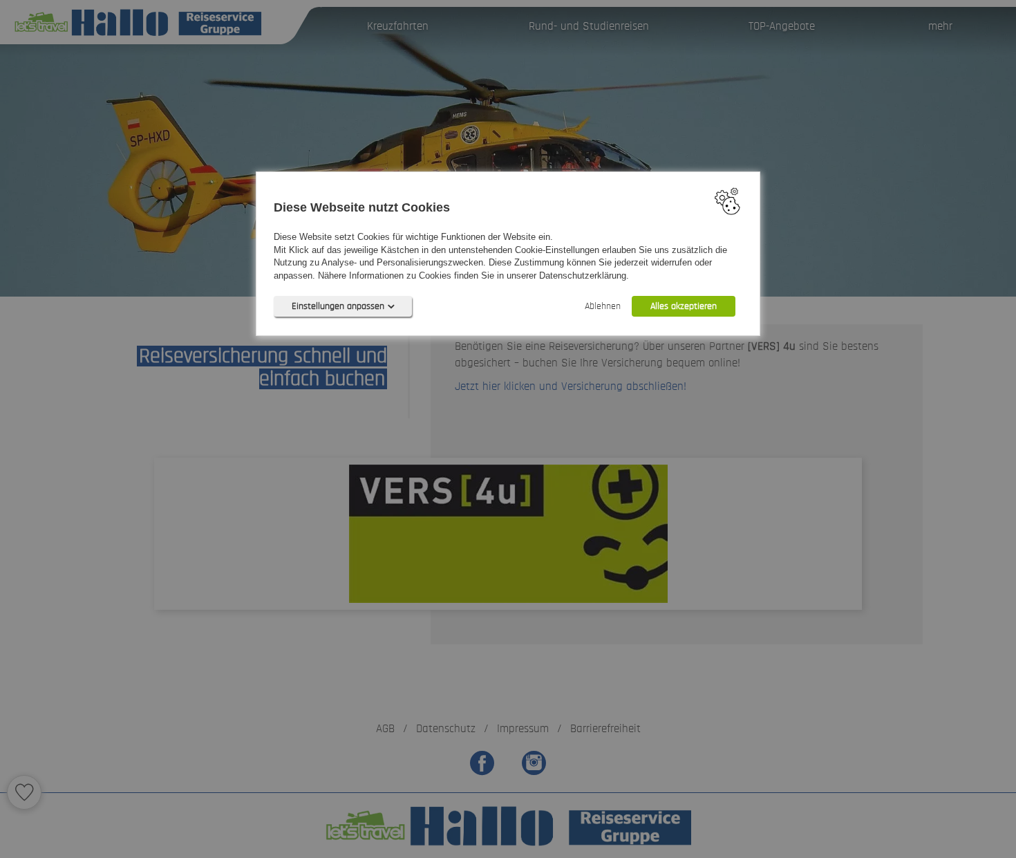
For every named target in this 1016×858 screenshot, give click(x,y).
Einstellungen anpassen (338, 306)
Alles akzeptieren (683, 306)
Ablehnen (603, 306)
